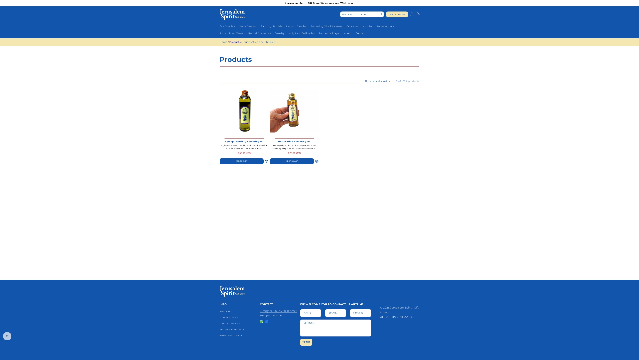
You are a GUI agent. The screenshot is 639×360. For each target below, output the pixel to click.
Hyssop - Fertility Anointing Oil (244, 141)
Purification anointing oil (259, 42)
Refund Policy (230, 323)
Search (225, 311)
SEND (306, 342)
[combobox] (362, 14)
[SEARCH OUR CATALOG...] (381, 14)
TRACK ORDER (397, 14)
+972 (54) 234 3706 (271, 315)
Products (235, 42)
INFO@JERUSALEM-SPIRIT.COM (278, 311)
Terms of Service (232, 329)
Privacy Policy (230, 317)
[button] (417, 14)
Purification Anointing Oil (294, 141)
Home (223, 42)
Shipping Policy (231, 335)
